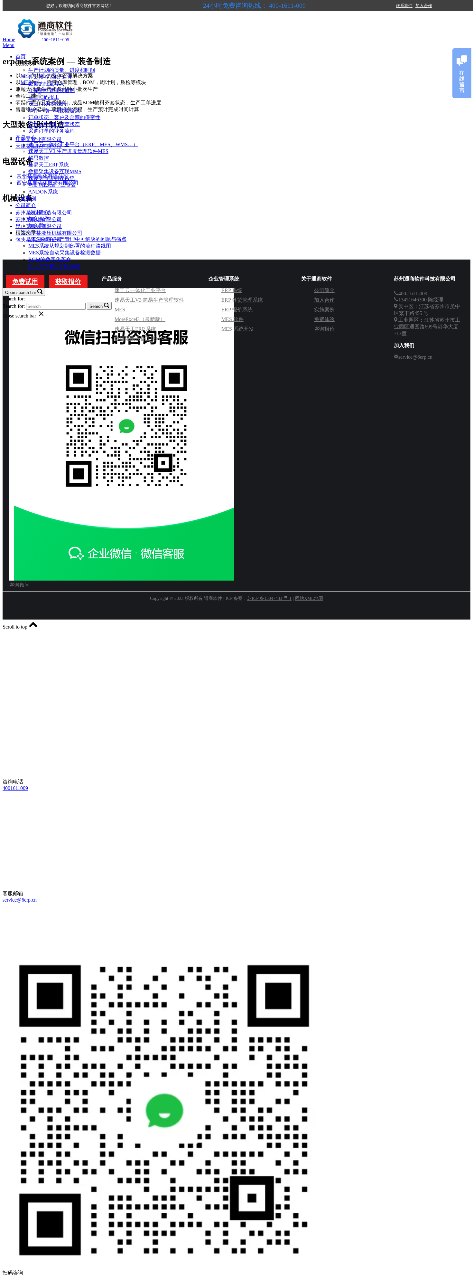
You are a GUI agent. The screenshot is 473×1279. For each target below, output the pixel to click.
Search (96, 306)
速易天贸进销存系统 (51, 178)
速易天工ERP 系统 (135, 329)
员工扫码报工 (43, 97)
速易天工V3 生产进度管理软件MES (68, 151)
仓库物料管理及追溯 (51, 90)
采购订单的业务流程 (51, 131)
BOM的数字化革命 (49, 259)
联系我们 (404, 5)
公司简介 (25, 205)
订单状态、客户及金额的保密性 (64, 117)
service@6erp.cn (20, 900)
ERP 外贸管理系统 (242, 300)
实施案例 (25, 198)
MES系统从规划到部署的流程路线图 (69, 246)
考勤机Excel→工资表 (52, 185)
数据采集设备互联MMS (54, 171)
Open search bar (20, 292)
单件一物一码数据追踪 (54, 110)
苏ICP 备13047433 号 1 (269, 598)
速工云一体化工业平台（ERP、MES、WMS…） (83, 144)
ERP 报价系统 (237, 309)
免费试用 (25, 281)
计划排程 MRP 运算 (50, 77)
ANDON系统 (43, 191)
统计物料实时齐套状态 (54, 124)
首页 (20, 56)
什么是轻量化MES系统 (54, 266)
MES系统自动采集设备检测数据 (64, 252)
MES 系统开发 (237, 329)
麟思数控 (38, 158)
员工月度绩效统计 (49, 104)
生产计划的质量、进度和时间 (61, 70)
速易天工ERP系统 (48, 164)
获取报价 (68, 281)
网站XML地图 (309, 598)
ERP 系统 (231, 290)
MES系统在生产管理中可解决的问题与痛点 (77, 239)
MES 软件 (232, 319)
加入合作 (423, 5)
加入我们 (38, 225)
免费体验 (324, 319)
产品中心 (25, 137)
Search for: (14, 298)
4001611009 (15, 788)
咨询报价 (324, 329)
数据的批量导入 (46, 83)
